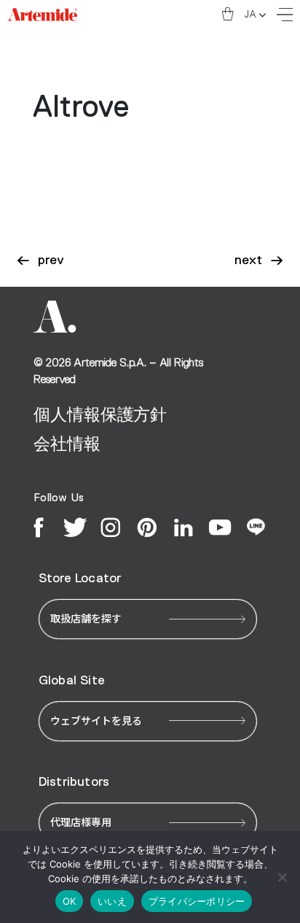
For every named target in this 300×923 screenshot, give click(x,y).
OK (69, 901)
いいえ (112, 901)
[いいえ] (282, 877)
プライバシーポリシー (197, 901)
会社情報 (66, 444)
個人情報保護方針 (100, 415)
